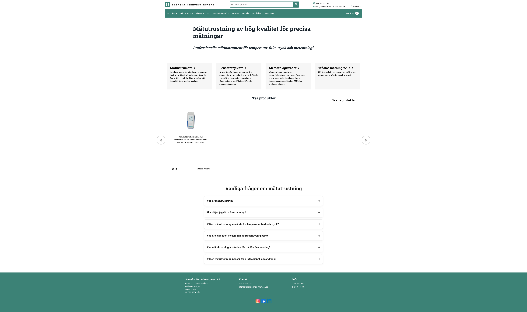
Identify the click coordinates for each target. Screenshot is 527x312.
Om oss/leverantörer (220, 13)
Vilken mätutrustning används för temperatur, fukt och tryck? (243, 224)
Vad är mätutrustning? (220, 200)
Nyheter (235, 13)
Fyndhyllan (256, 13)
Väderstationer (202, 13)
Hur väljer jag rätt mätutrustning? (226, 212)
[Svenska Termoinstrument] (191, 4)
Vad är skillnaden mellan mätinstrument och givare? (237, 235)
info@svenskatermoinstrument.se (330, 6)
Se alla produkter (344, 100)
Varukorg (352, 13)
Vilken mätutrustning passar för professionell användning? (241, 259)
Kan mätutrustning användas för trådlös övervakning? (238, 247)
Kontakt (245, 13)
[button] (161, 140)
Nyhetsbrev (269, 13)
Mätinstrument (186, 13)
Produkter (171, 13)
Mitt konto (356, 6)
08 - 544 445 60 (322, 3)
